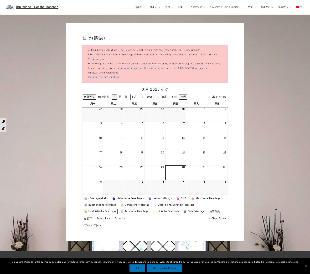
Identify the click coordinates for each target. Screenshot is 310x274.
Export (119, 218)
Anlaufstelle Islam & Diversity (225, 7)
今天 (183, 97)
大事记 (153, 7)
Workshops (196, 7)
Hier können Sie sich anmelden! (103, 77)
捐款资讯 (283, 7)
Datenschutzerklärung (164, 268)
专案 (180, 7)
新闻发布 (265, 7)
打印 (88, 219)
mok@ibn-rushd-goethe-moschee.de (142, 68)
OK (137, 268)
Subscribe (102, 218)
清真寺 (138, 7)
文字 (250, 7)
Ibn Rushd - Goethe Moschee (37, 7)
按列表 (103, 97)
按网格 (89, 97)
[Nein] (306, 266)
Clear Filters (219, 97)
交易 (167, 7)
